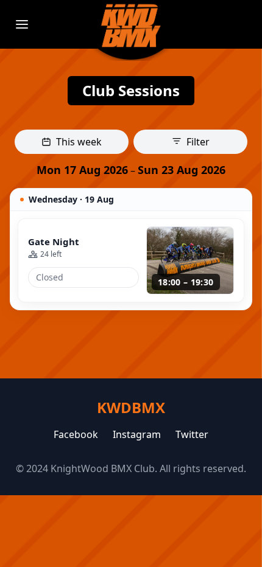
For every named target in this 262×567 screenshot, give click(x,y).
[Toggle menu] (22, 24)
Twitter (191, 434)
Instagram (137, 434)
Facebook (76, 434)
